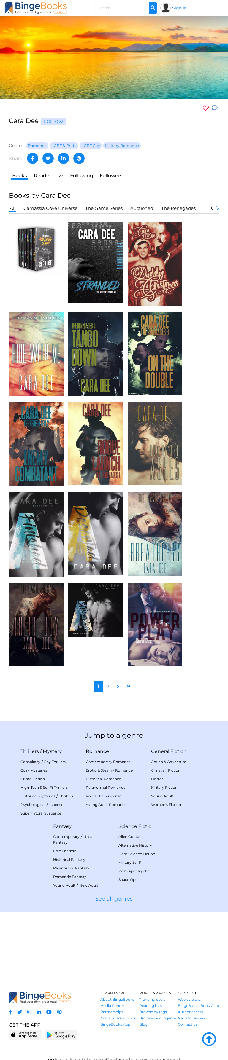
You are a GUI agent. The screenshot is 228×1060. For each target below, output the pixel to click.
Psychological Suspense (41, 804)
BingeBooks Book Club (198, 1005)
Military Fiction (164, 787)
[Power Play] (155, 624)
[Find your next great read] (35, 7)
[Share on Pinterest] (79, 158)
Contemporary (66, 836)
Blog (143, 1024)
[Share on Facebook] (32, 158)
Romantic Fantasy (69, 876)
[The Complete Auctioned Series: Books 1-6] (36, 249)
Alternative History (135, 845)
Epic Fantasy (64, 851)
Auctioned (141, 208)
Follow (53, 121)
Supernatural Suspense (40, 813)
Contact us (187, 1024)
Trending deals (152, 999)
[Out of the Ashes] (155, 443)
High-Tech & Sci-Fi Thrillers (44, 787)
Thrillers (29, 751)
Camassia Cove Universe (50, 208)
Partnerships (111, 1012)
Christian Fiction (165, 770)
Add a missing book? (119, 1018)
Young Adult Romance (106, 804)
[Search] (153, 8)
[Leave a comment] (215, 108)
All (12, 208)
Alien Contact (130, 836)
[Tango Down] (95, 354)
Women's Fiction (166, 804)
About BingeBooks (117, 999)
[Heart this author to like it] (206, 108)
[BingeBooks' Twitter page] (19, 1012)
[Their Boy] (36, 624)
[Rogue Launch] (95, 443)
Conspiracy (30, 761)
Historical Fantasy (69, 859)
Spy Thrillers (55, 761)
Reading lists (150, 1005)
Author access (190, 1012)
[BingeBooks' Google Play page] (61, 1034)
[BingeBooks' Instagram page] (29, 1012)
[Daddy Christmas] (155, 263)
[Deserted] (95, 533)
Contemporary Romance (108, 761)
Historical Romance (103, 779)
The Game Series (104, 208)
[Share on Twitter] (48, 158)
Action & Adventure (168, 761)
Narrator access (192, 1018)
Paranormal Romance (105, 787)
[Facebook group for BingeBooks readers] (10, 1012)
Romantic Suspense (103, 796)
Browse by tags (153, 1012)
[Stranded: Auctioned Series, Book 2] (95, 609)
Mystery (52, 751)
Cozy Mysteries (33, 770)
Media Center (112, 1005)
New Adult (88, 885)
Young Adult (162, 796)
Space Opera (129, 879)
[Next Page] (118, 686)
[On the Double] (155, 353)
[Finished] (36, 534)
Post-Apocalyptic (134, 871)
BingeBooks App (115, 1024)
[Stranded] (95, 262)
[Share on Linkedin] (63, 158)
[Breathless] (155, 534)
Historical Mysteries (37, 796)
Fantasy (62, 826)
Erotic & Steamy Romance (109, 770)
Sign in (179, 8)
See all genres (114, 898)
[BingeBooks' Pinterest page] (59, 1012)
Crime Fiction (32, 779)
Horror (157, 779)
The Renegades (178, 208)
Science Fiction (136, 826)
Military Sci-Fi (130, 862)
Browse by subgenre (157, 1018)
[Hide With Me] (36, 354)
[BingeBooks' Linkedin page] (39, 1012)
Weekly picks (189, 999)
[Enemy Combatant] (36, 444)
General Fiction (169, 751)
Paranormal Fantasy (71, 868)
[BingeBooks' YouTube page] (49, 1012)
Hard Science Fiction (136, 854)
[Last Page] (128, 686)
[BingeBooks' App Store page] (25, 1035)
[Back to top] (209, 1039)
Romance (97, 751)
